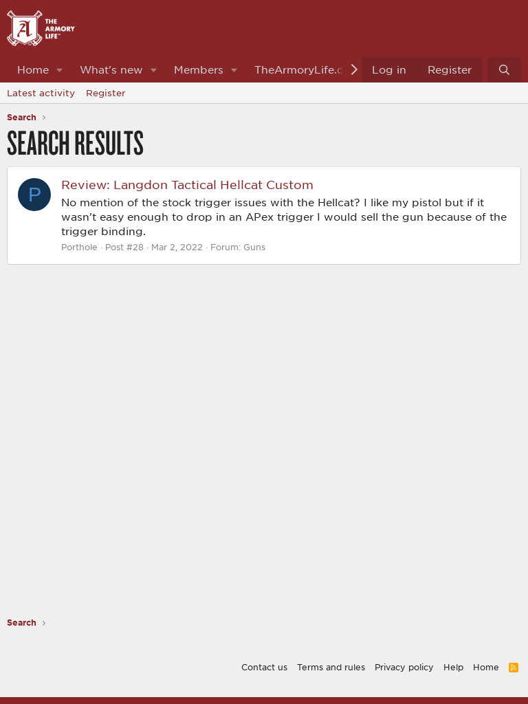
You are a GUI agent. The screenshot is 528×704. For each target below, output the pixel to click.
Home (33, 69)
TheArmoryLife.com (307, 69)
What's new (111, 69)
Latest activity (41, 92)
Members (198, 69)
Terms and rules (331, 666)
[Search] (504, 69)
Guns (254, 246)
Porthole (79, 246)
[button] (59, 69)
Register (106, 92)
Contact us (264, 666)
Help (453, 666)
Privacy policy (404, 666)
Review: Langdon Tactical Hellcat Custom (187, 184)
